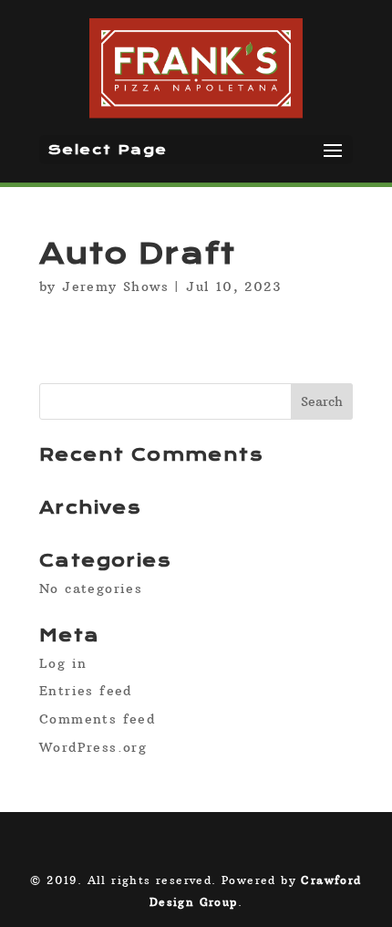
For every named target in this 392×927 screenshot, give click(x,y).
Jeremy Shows (115, 286)
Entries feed (85, 690)
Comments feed (97, 719)
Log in (63, 663)
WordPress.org (93, 747)
